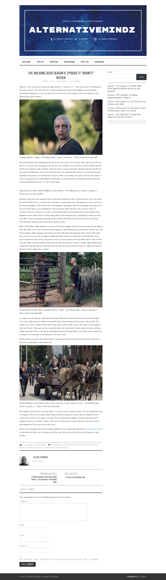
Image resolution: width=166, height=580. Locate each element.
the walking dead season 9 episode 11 (56, 447)
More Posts (38, 461)
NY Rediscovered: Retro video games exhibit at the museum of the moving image (44, 479)
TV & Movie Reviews (39, 444)
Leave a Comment (74, 81)
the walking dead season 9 (34, 447)
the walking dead (57, 444)
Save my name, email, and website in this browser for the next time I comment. (59, 559)
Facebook (99, 61)
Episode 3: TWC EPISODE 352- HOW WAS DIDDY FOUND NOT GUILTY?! (124, 115)
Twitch (40, 61)
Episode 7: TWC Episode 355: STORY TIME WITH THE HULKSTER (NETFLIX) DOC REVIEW (124, 88)
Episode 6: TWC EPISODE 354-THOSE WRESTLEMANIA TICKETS (123, 96)
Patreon (54, 61)
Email (22, 535)
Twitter (85, 61)
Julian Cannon (61, 81)
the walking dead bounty (72, 444)
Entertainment (27, 444)
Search (110, 72)
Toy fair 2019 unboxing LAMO (75, 477)
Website (23, 545)
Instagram (69, 61)
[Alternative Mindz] (83, 30)
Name (22, 524)
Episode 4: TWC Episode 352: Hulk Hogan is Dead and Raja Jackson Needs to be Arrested (126, 109)
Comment (24, 501)
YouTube (26, 61)
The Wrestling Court (92, 429)
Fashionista (132, 576)
